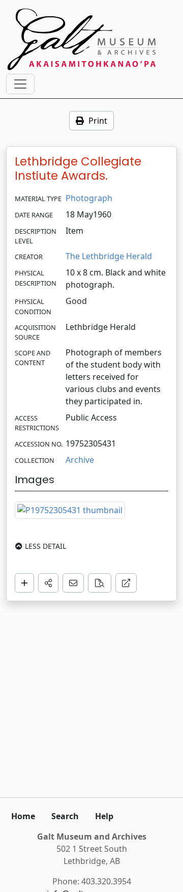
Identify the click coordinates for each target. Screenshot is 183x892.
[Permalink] (126, 583)
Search (65, 816)
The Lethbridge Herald (109, 256)
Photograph (89, 198)
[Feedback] (73, 583)
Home (23, 816)
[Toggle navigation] (20, 84)
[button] (48, 583)
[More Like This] (99, 583)
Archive (80, 459)
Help (104, 816)
